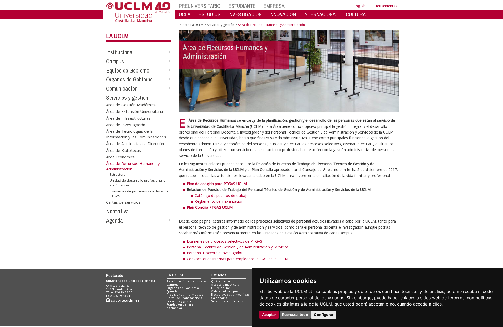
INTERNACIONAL (321, 14)
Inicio (183, 25)
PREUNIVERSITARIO (200, 5)
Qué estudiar (221, 281)
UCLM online (220, 288)
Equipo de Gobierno (127, 70)
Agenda (114, 220)
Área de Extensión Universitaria (134, 111)
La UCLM (117, 36)
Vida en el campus (224, 291)
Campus (115, 61)
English (359, 5)
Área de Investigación (125, 124)
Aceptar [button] (269, 314)
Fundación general (180, 304)
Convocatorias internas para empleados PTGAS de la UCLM (237, 258)
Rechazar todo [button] (295, 314)
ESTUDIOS (210, 14)
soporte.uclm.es (125, 300)
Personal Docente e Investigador (215, 252)
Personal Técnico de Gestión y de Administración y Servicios (238, 247)
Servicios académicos (227, 301)
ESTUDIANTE (242, 5)
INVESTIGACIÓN (245, 14)
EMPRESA (274, 5)
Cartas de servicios (123, 202)
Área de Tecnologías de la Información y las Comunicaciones (136, 134)
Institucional (120, 52)
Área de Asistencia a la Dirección (135, 143)
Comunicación (122, 88)
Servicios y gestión (127, 98)
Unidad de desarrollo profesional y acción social (137, 182)
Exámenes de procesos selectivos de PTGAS (139, 193)
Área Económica (120, 156)
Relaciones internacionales (187, 281)
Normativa (117, 211)
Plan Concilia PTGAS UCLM (210, 207)
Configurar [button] (324, 314)
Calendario (219, 298)
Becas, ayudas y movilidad (230, 294)
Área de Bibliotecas (123, 150)
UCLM (185, 14)
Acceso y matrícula (225, 284)
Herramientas (385, 5)
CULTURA (356, 14)
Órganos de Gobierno (129, 79)
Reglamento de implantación (219, 201)
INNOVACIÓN (283, 14)
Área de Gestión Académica (131, 104)
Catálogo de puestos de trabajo (222, 195)
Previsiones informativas (185, 294)
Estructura (118, 174)
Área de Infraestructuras (128, 117)
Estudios (218, 275)
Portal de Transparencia (185, 298)
